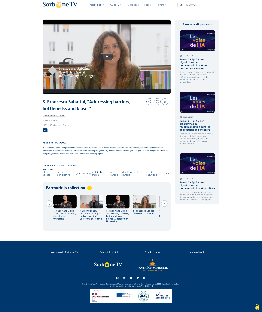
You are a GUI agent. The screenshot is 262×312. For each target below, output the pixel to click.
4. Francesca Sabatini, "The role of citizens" (144, 212)
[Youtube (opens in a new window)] (131, 278)
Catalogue (133, 4)
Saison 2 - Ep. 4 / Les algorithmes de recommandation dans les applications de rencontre (195, 125)
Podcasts (148, 4)
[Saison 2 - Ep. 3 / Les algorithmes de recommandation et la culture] (197, 163)
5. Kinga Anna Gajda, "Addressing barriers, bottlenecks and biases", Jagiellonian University (117, 216)
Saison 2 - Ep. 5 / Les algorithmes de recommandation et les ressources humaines (193, 64)
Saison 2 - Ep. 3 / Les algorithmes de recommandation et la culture (197, 185)
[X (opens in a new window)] (124, 278)
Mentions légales (197, 252)
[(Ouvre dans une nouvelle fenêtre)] (108, 264)
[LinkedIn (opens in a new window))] (137, 278)
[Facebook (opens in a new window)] (117, 278)
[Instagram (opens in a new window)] (144, 278)
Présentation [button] (95, 4)
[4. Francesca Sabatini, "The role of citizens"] (144, 201)
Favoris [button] (160, 4)
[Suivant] (164, 203)
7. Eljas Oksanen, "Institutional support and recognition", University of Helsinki (91, 214)
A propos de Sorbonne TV (64, 252)
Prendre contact (153, 252)
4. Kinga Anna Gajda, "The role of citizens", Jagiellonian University (64, 214)
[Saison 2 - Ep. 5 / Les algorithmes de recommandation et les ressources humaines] (197, 40)
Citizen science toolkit (54, 115)
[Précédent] (49, 203)
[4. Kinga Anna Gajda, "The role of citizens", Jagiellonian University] (65, 201)
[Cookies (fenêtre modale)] (257, 307)
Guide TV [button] (114, 4)
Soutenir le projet (109, 252)
